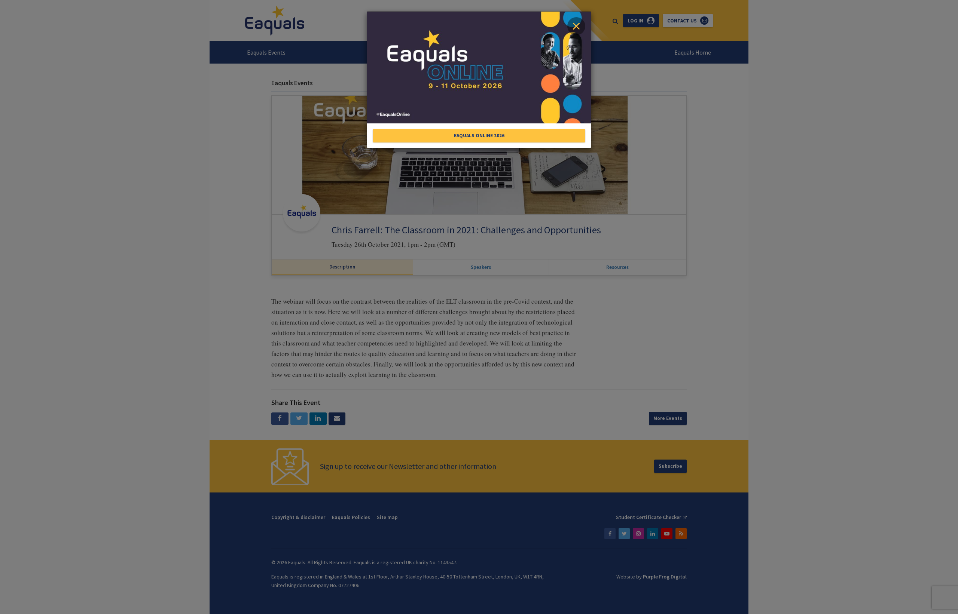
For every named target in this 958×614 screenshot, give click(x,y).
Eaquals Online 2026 (479, 135)
